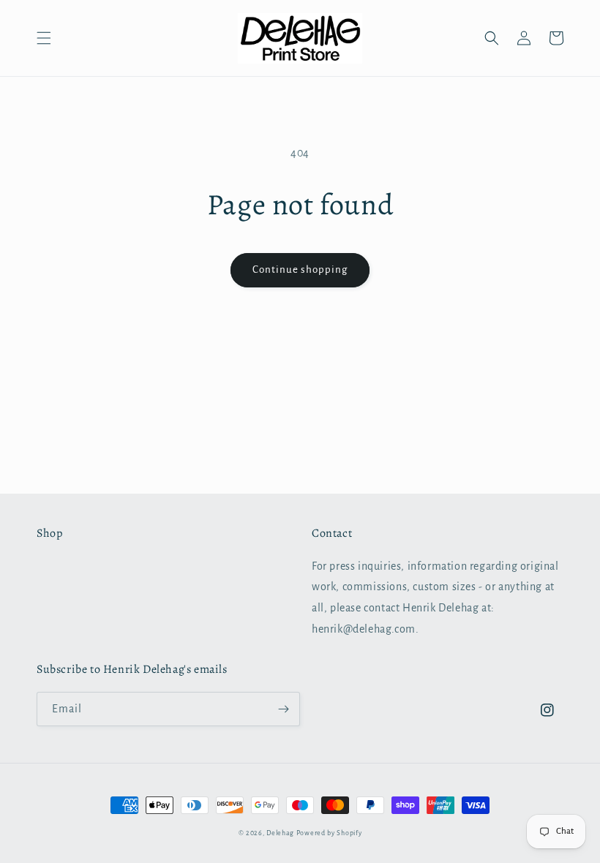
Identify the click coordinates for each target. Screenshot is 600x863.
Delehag (280, 833)
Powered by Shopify (329, 833)
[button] (44, 38)
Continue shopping (300, 269)
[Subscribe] (283, 709)
